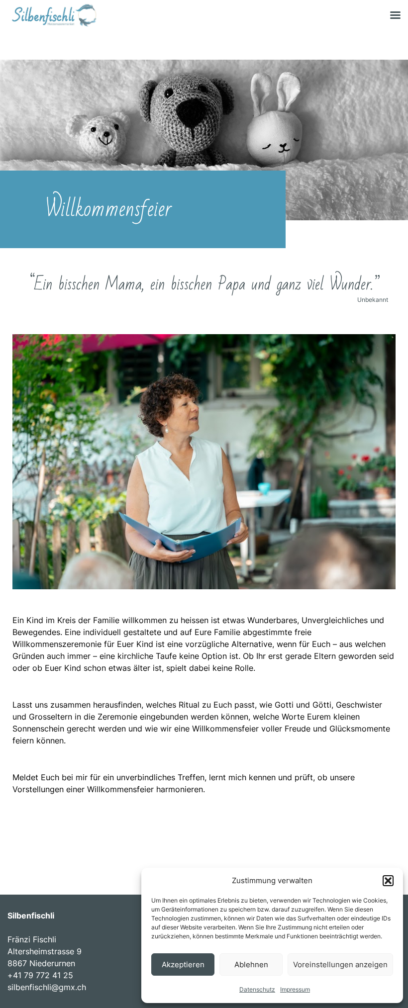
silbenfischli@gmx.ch (46, 987)
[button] (388, 881)
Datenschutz (257, 989)
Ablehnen (251, 964)
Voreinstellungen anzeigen (340, 964)
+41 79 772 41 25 (40, 975)
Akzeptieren (183, 964)
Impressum (295, 989)
